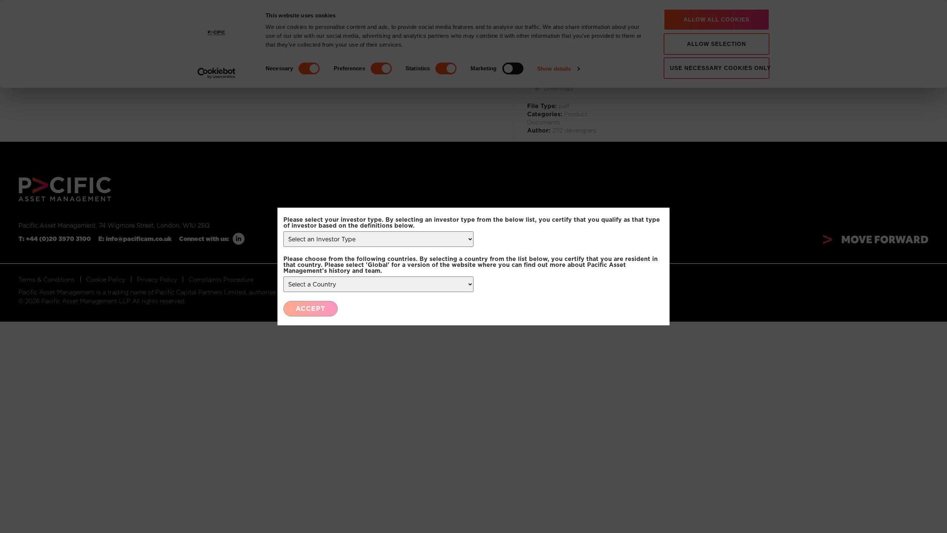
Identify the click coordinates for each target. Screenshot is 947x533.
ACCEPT (311, 308)
